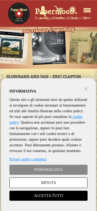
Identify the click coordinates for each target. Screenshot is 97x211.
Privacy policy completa (27, 159)
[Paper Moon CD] (19, 13)
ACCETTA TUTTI (48, 196)
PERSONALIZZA (48, 170)
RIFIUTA (48, 183)
